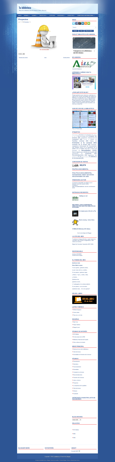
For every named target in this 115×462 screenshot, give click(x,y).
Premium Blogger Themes (65, 460)
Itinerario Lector (79, 147)
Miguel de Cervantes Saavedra (79, 244)
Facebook (75, 393)
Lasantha (57, 460)
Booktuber (81, 134)
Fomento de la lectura (79, 144)
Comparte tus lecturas (78, 372)
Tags (81, 30)
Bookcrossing (74, 134)
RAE (74, 437)
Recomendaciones (78, 155)
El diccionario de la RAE (79, 337)
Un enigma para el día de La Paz (87, 211)
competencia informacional (88, 137)
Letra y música (91, 148)
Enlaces (92, 139)
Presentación (75, 153)
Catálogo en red (83, 196)
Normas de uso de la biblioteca (80, 349)
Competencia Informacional (86, 15)
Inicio (19, 15)
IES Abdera (76, 334)
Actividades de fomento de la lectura (82, 354)
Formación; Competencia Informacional (84, 145)
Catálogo (52, 15)
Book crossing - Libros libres (86, 220)
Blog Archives (89, 30)
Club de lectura (81, 136)
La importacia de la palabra (79, 385)
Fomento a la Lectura (82, 143)
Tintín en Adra (84, 156)
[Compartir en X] (22, 54)
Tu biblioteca (25, 8)
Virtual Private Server (75, 460)
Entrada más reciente (23, 57)
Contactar (71, 15)
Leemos (34, 15)
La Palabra (81, 148)
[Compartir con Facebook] (24, 54)
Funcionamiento (93, 146)
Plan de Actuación (90, 152)
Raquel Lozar (76, 327)
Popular (75, 30)
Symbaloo (74, 156)
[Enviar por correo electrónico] (19, 54)
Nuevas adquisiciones (77, 152)
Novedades (61, 15)
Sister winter (76, 312)
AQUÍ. (76, 451)
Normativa (74, 150)
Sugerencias (91, 155)
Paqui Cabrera (76, 324)
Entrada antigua (66, 57)
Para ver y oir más (77, 315)
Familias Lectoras (78, 141)
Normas (27, 15)
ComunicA (75, 139)
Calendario (88, 134)
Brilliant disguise (77, 309)
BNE (74, 433)
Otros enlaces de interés (79, 342)
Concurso (85, 139)
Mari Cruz (75, 322)
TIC (79, 156)
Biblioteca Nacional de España (80, 339)
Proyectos (43, 15)
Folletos (92, 141)
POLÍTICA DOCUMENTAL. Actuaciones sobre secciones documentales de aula (83, 174)
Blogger (89, 233)
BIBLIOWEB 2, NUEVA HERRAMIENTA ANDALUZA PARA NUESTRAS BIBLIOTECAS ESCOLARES (83, 206)
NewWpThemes (43, 460)
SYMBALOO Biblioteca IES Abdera (81, 229)
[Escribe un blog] (21, 54)
